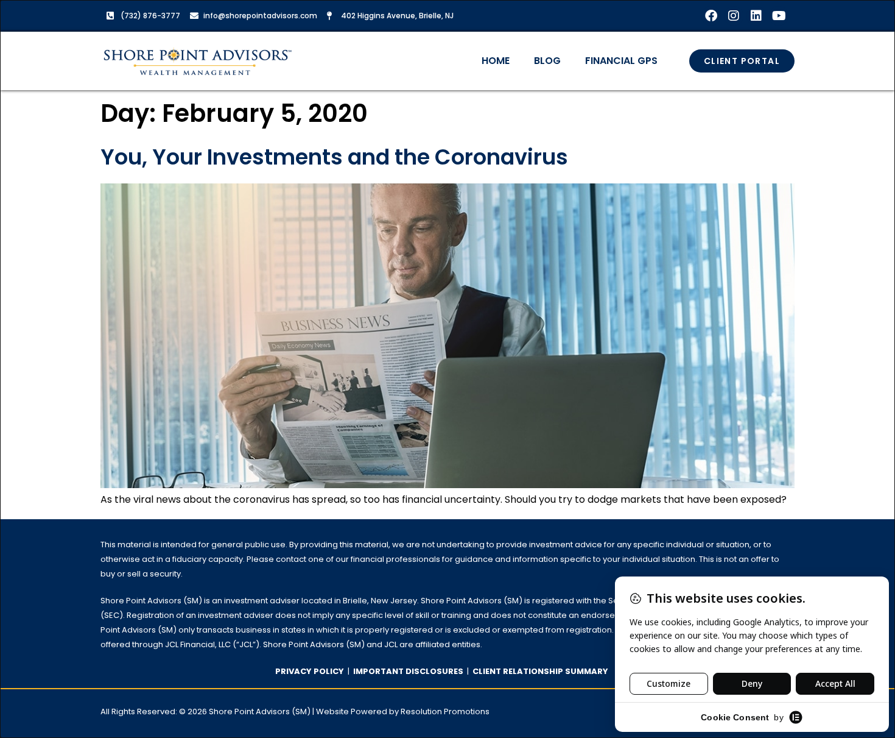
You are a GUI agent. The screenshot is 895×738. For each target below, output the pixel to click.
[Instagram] (733, 16)
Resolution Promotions (445, 711)
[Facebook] (711, 16)
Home (496, 61)
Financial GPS (621, 61)
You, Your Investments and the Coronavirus (334, 157)
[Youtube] (778, 16)
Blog (547, 61)
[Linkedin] (756, 16)
